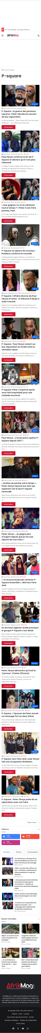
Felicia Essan (6, 108)
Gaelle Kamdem (7, 341)
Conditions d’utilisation (12, 1020)
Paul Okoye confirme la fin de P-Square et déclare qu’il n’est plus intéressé (18, 159)
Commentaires (32, 852)
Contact (31, 1017)
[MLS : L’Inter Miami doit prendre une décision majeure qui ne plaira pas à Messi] (30, 953)
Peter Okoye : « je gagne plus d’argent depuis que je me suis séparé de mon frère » (17, 537)
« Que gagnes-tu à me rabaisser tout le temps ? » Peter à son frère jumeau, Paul (19, 208)
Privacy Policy (20, 1023)
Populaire (6, 852)
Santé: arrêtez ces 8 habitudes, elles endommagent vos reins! (26, 895)
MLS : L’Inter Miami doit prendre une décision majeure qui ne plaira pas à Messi (30, 963)
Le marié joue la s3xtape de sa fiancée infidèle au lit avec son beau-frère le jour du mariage (26, 861)
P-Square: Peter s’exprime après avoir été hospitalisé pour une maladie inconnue (18, 392)
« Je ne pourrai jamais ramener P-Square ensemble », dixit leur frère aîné (19, 582)
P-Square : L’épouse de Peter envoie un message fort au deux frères (20, 715)
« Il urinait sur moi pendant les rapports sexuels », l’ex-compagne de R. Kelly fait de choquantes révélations (25, 906)
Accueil (5, 70)
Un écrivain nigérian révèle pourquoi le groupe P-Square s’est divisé (20, 629)
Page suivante (31, 822)
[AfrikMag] (13, 35)
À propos (26, 1014)
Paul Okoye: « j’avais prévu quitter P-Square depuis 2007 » (20, 439)
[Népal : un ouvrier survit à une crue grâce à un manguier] (10, 929)
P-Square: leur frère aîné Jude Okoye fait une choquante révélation (20, 760)
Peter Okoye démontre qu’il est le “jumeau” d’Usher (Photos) (19, 672)
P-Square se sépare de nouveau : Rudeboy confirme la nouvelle (19, 252)
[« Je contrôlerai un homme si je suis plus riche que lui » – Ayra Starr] (10, 953)
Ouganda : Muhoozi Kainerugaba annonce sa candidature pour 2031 (30, 939)
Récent (18, 852)
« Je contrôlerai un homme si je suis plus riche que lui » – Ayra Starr (9, 963)
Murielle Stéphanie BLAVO (10, 293)
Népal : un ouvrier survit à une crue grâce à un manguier (10, 938)
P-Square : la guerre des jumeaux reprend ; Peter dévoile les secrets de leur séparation (19, 114)
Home (20, 1014)
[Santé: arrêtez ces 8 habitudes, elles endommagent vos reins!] (7, 896)
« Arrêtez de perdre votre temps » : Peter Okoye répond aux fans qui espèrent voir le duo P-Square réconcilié (19, 487)
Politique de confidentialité (28, 1020)
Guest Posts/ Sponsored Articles (17, 1017)
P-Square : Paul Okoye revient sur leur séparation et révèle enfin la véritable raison (19, 347)
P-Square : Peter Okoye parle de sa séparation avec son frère (19, 801)
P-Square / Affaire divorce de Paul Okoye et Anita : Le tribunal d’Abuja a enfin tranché (20, 299)
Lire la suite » (8, 127)
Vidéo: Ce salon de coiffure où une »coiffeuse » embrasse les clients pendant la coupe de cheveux (26, 871)
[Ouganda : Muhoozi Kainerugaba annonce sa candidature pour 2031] (30, 929)
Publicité (14, 1014)
